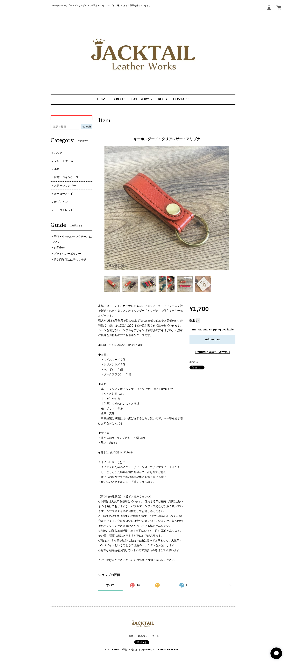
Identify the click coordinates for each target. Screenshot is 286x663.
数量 (192, 320)
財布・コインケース (66, 177)
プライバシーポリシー (67, 253)
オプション (61, 201)
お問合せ (59, 247)
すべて (110, 585)
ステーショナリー (65, 185)
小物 (57, 169)
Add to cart (212, 339)
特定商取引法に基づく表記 (70, 259)
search (86, 126)
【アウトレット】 (65, 209)
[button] (141, 99)
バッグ (58, 152)
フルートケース (63, 160)
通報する (193, 362)
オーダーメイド (63, 193)
